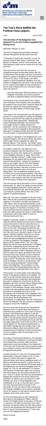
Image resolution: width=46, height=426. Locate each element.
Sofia (5, 35)
